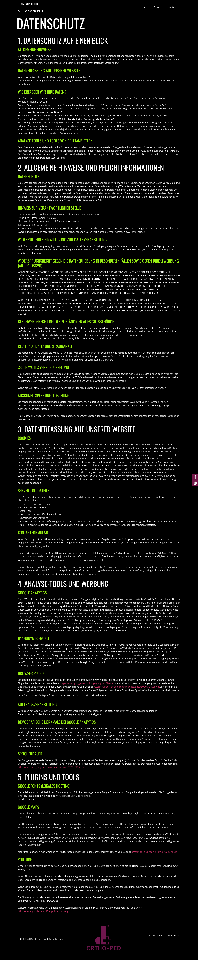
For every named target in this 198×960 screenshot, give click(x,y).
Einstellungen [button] (99, 695)
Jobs (150, 942)
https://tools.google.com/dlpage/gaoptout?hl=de (86, 683)
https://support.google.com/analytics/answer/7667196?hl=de (51, 767)
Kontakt (172, 7)
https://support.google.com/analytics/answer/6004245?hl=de (126, 686)
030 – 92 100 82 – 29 (36, 224)
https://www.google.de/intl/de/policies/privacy (43, 911)
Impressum (174, 935)
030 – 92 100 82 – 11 (72, 221)
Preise (156, 7)
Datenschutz (155, 935)
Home (142, 7)
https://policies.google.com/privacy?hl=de (154, 851)
